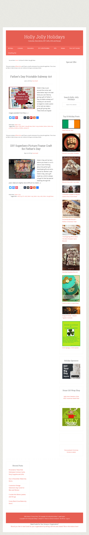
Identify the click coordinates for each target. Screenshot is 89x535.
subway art (26, 128)
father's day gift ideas (27, 126)
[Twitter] (0, 9)
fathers (45, 126)
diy (21, 196)
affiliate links (18, 66)
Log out (68, 518)
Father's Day (18, 124)
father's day (18, 126)
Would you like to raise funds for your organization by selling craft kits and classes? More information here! (44, 526)
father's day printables (37, 126)
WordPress (62, 518)
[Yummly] (0, 13)
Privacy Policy (34, 516)
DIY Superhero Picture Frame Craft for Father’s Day (31, 147)
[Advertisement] (44, 12)
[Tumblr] (0, 11)
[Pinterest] (0, 10)
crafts (18, 196)
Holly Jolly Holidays (44, 37)
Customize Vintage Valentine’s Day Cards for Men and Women (16, 488)
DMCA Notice (27, 516)
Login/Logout (61, 516)
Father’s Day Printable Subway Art (31, 76)
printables (20, 128)
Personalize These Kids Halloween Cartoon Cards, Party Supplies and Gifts (17, 472)
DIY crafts (24, 196)
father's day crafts (38, 196)
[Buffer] (0, 12)
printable (16, 128)
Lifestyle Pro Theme (43, 518)
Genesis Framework (54, 518)
